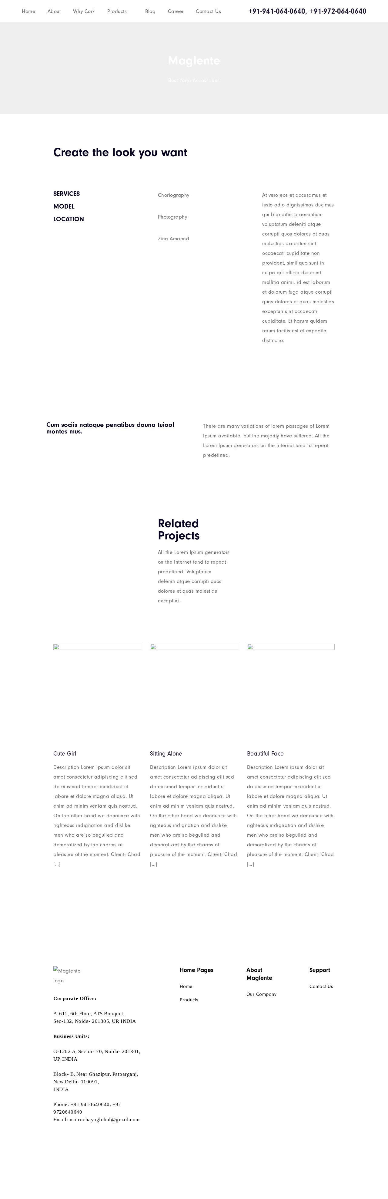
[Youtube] (73, 1135)
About (54, 11)
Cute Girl (64, 753)
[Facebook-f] (54, 1135)
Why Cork (84, 11)
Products (117, 11)
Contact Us (208, 11)
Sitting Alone (166, 753)
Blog (150, 11)
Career (176, 11)
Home (28, 11)
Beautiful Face (265, 753)
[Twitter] (64, 1135)
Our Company (261, 994)
